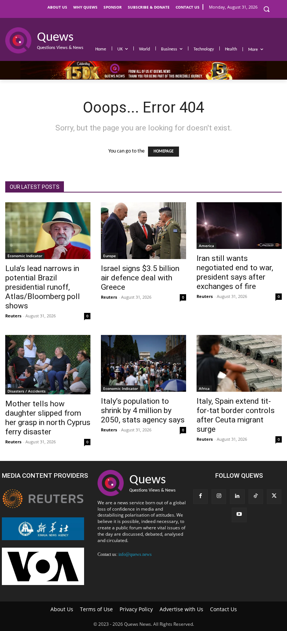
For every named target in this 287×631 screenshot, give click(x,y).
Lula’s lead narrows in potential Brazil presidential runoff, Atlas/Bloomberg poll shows (42, 287)
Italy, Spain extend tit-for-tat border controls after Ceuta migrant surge (236, 415)
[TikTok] (256, 496)
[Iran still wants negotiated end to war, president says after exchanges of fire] (239, 225)
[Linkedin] (237, 496)
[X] (274, 496)
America (206, 245)
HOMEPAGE (163, 152)
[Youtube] (239, 515)
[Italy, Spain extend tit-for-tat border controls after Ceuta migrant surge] (239, 363)
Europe (109, 255)
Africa (204, 388)
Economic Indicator (24, 255)
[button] (266, 9)
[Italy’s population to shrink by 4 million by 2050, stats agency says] (143, 363)
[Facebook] (200, 496)
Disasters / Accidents (26, 391)
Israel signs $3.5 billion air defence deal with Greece (140, 278)
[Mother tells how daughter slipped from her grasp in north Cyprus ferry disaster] (47, 364)
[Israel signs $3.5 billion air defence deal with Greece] (143, 230)
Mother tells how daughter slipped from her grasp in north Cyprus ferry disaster (47, 417)
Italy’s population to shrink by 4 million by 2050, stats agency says (143, 410)
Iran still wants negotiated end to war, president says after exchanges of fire (235, 272)
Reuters (13, 315)
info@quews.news (135, 554)
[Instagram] (219, 496)
